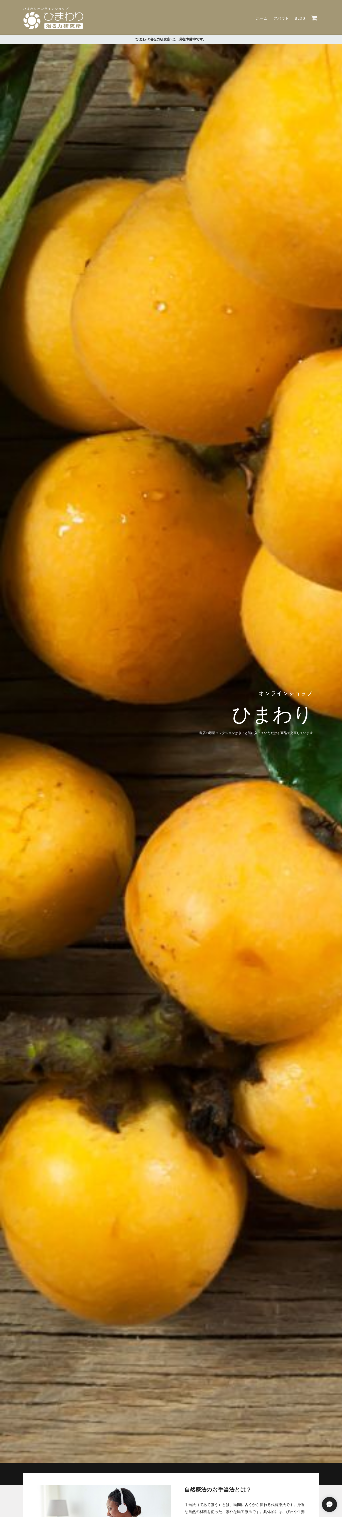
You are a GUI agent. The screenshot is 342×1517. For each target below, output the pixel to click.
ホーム (262, 18)
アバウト (281, 18)
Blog (300, 18)
